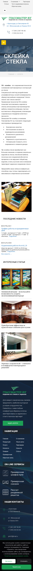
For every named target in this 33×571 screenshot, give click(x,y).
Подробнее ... (13, 236)
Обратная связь (16, 6)
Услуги (20, 74)
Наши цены (20, 442)
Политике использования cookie (16, 556)
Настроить (8, 561)
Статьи (6, 4)
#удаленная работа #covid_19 (14, 245)
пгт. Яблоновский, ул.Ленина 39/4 (19, 26)
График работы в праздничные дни (15, 229)
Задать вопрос (13, 423)
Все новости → (6, 254)
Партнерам (26, 1)
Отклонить (23, 561)
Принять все (17, 567)
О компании (14, 1)
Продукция (6, 442)
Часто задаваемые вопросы (20, 4)
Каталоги (6, 448)
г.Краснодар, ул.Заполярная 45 (18, 23)
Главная (5, 1)
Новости (19, 448)
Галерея (5, 451)
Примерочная (7, 454)
